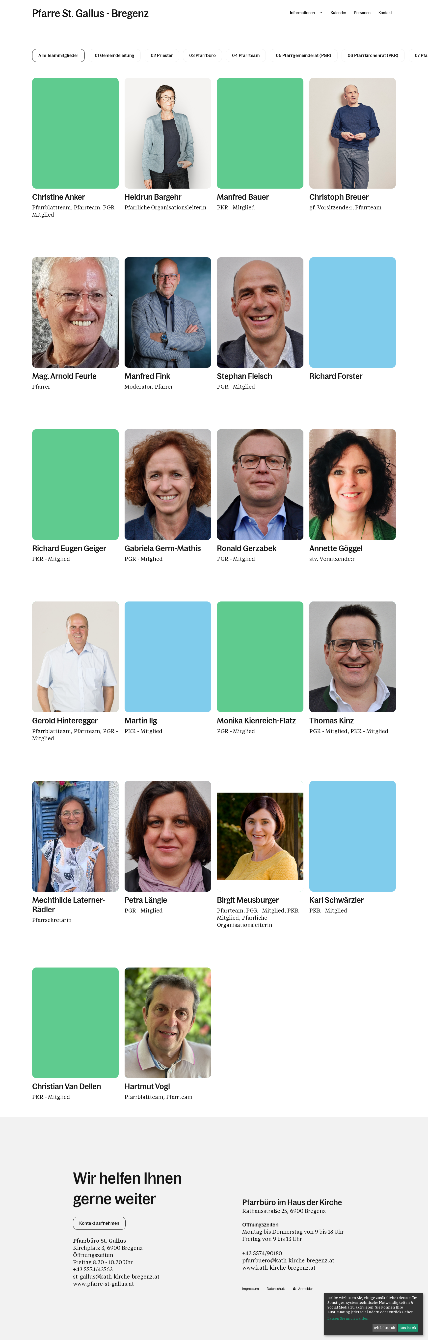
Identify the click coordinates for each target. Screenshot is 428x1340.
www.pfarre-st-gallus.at (103, 1283)
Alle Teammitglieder (58, 55)
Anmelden (306, 1288)
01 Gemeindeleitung (114, 55)
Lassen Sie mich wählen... (349, 1318)
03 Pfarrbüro (202, 55)
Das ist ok (408, 1327)
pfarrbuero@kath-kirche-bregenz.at (288, 1260)
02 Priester (162, 55)
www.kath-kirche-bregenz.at (279, 1267)
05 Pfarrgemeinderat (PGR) (303, 55)
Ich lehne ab (384, 1327)
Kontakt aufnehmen (99, 1223)
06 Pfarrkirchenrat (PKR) (373, 55)
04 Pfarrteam (246, 55)
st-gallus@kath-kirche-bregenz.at (116, 1276)
